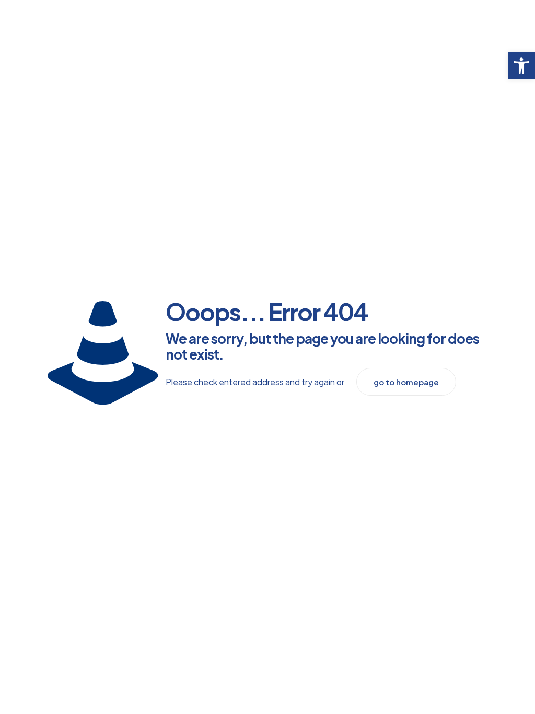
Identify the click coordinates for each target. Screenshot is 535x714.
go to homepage (406, 382)
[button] (521, 65)
